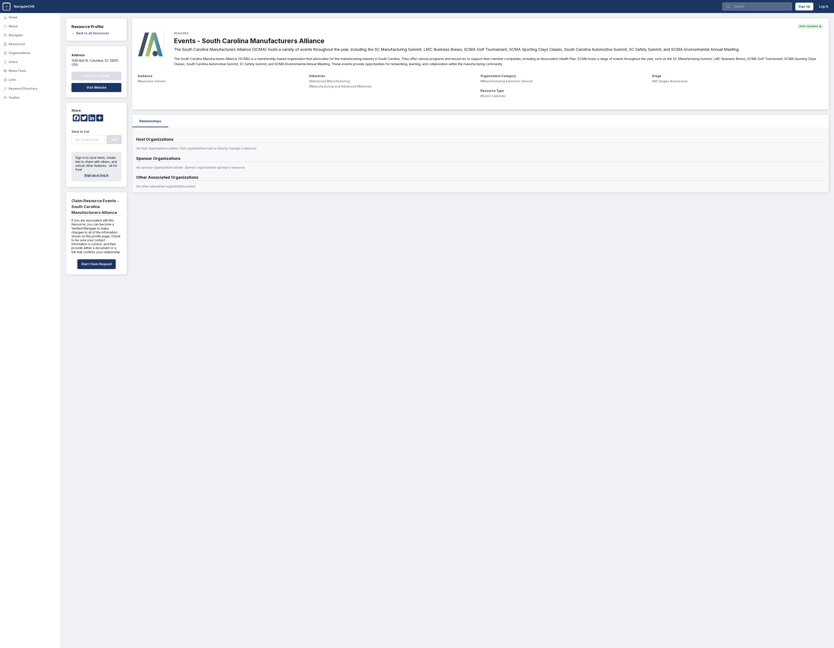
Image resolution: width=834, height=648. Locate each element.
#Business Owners (151, 81)
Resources (14, 44)
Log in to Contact (96, 76)
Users (10, 62)
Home (10, 17)
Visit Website (96, 87)
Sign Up (804, 6)
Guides (11, 97)
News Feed (14, 71)
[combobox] (757, 6)
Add (114, 139)
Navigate (13, 35)
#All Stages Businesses (670, 81)
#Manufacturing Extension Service (506, 81)
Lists (9, 79)
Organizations (16, 53)
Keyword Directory (20, 88)
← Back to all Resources (90, 33)
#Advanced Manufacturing (329, 81)
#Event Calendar (493, 96)
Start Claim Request (96, 264)
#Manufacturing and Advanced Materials (340, 86)
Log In (823, 6)
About (10, 26)
